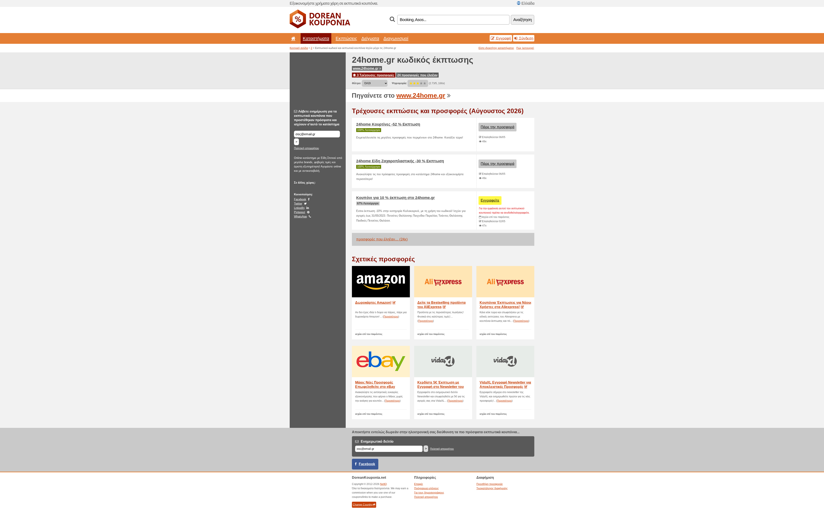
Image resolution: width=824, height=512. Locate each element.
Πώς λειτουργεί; (525, 48)
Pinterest (299, 212)
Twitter (298, 203)
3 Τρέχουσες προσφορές (375, 75)
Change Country (362, 504)
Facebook (300, 199)
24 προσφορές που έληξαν (417, 75)
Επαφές (418, 484)
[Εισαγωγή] (292, 38)
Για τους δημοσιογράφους (429, 492)
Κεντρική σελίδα (299, 48)
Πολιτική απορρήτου (306, 148)
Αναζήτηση (522, 19)
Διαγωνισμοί (395, 38)
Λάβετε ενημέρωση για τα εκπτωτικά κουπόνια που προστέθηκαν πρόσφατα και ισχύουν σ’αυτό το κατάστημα (316, 117)
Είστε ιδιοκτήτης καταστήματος (496, 48)
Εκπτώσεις (346, 38)
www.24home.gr (366, 68)
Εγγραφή (503, 38)
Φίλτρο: (356, 83)
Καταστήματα (316, 38)
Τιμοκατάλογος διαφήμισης (492, 488)
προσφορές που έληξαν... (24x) (382, 239)
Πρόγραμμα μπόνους (426, 488)
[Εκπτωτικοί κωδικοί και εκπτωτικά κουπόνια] (320, 27)
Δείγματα (370, 38)
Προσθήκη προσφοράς (489, 484)
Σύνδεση (525, 38)
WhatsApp (300, 216)
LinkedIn (299, 208)
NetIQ (383, 484)
